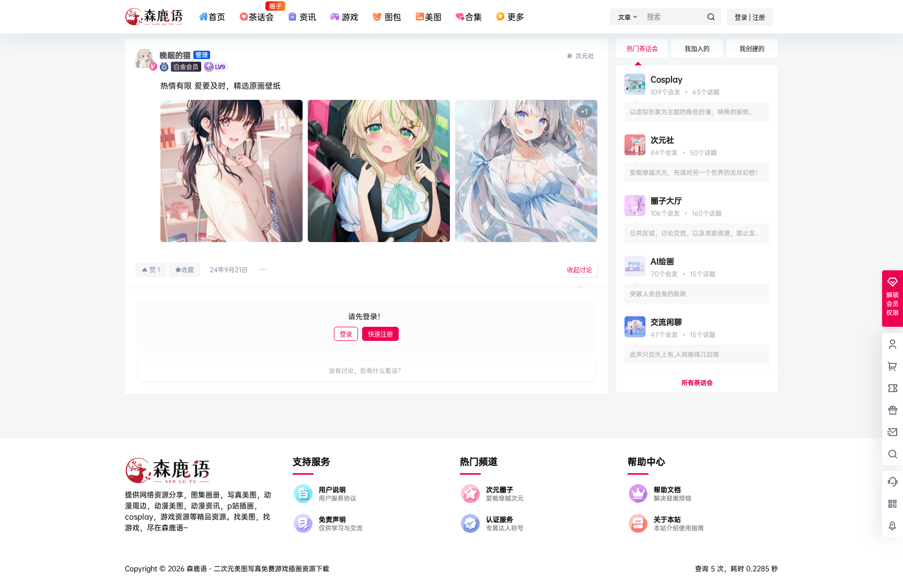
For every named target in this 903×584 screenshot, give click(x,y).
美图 (433, 16)
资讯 (307, 16)
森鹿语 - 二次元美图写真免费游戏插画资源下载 (256, 568)
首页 (217, 16)
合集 (473, 16)
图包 (393, 16)
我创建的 (752, 49)
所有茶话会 (697, 382)
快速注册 (380, 334)
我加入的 (697, 49)
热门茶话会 (642, 49)
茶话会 (261, 12)
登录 (346, 334)
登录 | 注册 (750, 17)
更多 (515, 16)
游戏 (350, 16)
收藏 (187, 270)
